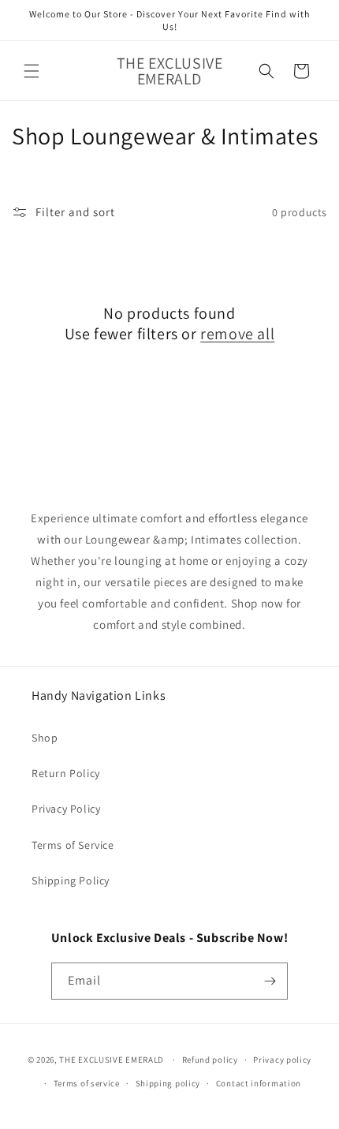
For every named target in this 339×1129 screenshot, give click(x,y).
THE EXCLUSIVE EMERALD (111, 1059)
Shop (45, 738)
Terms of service (87, 1083)
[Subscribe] (269, 981)
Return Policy (66, 773)
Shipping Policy (71, 880)
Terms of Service (73, 845)
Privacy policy (282, 1059)
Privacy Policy (66, 809)
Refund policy (210, 1059)
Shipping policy (168, 1083)
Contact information (258, 1083)
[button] (31, 71)
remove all (237, 333)
